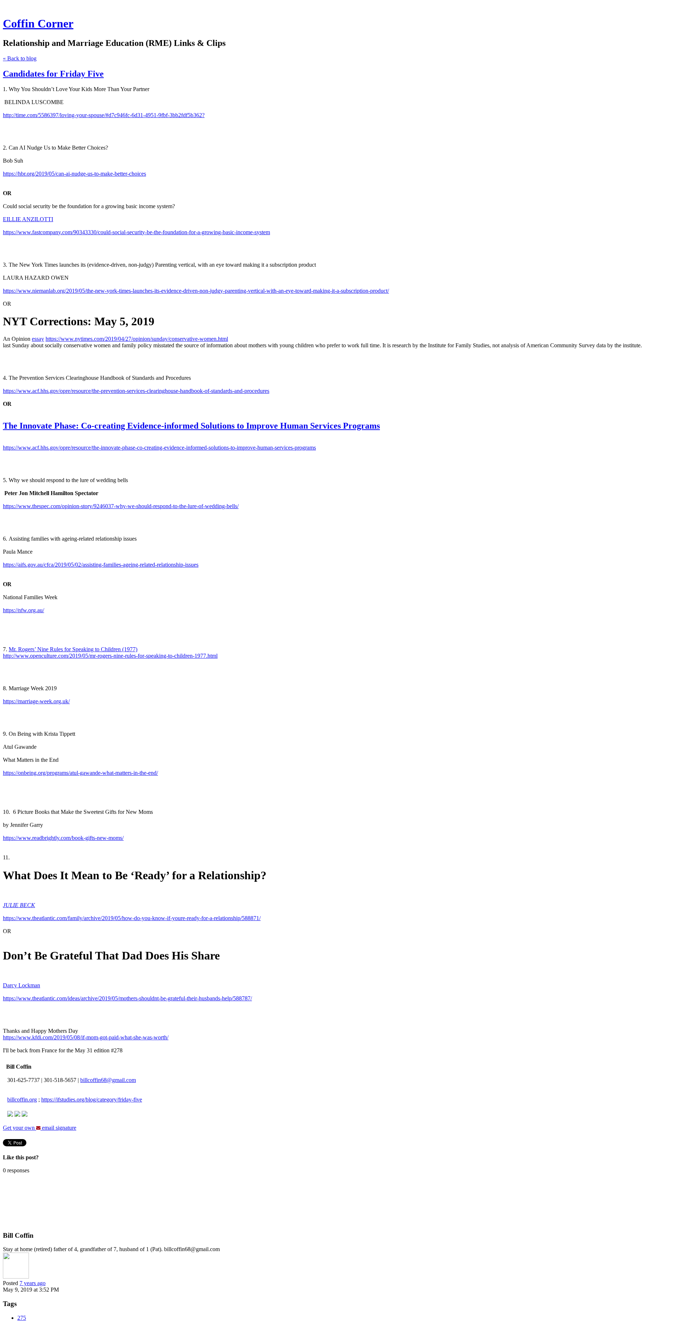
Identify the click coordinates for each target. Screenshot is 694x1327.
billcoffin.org (22, 1099)
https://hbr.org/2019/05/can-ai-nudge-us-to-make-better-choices (74, 174)
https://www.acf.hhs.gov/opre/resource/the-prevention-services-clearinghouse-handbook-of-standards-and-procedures (136, 391)
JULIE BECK (19, 905)
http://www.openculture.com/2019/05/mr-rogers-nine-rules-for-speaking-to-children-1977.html (110, 656)
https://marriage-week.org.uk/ (36, 701)
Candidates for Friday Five (53, 73)
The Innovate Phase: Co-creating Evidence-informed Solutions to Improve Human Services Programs (191, 425)
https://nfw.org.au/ (23, 610)
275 (21, 1318)
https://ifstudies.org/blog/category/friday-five (91, 1099)
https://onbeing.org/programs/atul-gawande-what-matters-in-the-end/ (80, 773)
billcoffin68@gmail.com (108, 1080)
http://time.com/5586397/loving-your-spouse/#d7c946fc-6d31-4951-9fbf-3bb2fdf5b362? (104, 115)
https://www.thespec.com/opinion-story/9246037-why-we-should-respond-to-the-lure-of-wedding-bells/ (121, 506)
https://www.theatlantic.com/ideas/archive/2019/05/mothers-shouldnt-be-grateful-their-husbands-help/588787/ (127, 998)
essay (38, 339)
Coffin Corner (38, 23)
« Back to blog (20, 58)
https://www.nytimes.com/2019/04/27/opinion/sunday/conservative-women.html (137, 339)
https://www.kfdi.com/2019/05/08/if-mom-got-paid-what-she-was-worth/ (85, 1037)
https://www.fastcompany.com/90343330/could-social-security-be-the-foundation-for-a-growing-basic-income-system (136, 232)
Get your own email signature (39, 1128)
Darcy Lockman (21, 985)
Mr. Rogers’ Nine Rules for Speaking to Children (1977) (73, 649)
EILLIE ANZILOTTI (28, 219)
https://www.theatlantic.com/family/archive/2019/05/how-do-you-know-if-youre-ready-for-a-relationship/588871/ (132, 918)
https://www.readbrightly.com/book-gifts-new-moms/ (63, 838)
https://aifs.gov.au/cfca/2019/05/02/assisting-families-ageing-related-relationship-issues (100, 565)
